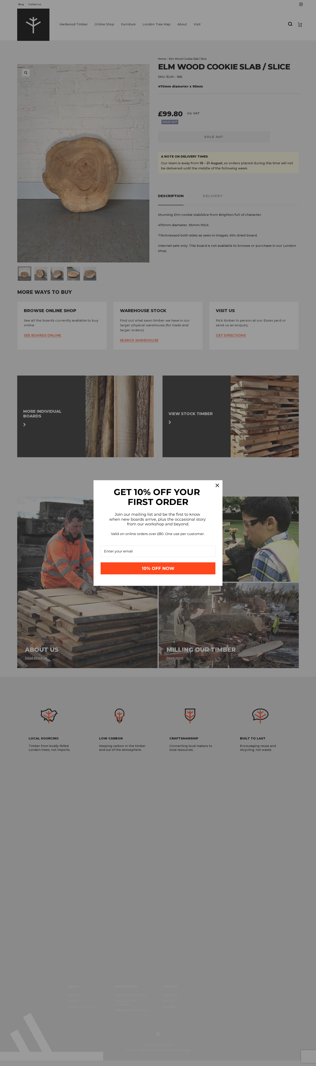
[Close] (217, 485)
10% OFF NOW (158, 568)
